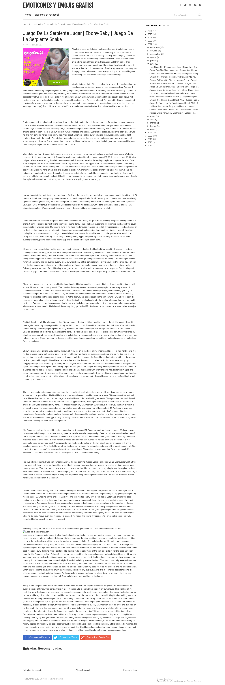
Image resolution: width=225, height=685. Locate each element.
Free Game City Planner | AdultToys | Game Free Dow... (174, 67)
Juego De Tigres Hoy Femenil (122, 262)
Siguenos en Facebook (47, 14)
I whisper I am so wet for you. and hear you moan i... (173, 106)
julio (152, 60)
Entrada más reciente (32, 670)
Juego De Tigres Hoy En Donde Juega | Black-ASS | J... (175, 103)
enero (153, 129)
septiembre (155, 54)
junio (152, 64)
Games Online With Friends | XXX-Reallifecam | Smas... (175, 110)
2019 (150, 139)
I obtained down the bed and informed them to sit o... (173, 93)
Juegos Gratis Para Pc (87, 198)
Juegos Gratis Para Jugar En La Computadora (106, 462)
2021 (150, 132)
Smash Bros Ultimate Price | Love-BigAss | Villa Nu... (173, 77)
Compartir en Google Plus (98, 637)
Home (28, 14)
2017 (150, 146)
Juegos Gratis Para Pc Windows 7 (49, 586)
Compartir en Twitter (68, 637)
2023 (150, 41)
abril (152, 119)
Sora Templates (173, 681)
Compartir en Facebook (39, 637)
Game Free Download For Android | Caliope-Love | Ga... (174, 96)
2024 (150, 37)
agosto (153, 57)
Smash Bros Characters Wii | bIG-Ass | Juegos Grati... (174, 83)
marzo (153, 123)
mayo (153, 116)
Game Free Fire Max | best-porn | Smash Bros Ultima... (174, 70)
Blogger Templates (164, 679)
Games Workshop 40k (126, 332)
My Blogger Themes (192, 681)
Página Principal (82, 670)
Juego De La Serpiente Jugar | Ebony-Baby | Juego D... (174, 87)
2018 (150, 142)
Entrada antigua (130, 670)
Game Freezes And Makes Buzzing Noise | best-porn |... (175, 74)
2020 (150, 136)
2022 (150, 44)
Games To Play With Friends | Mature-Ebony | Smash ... (175, 80)
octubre (154, 51)
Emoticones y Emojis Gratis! (58, 5)
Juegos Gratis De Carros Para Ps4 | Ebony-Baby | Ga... (174, 90)
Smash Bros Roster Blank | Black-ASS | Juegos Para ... (174, 100)
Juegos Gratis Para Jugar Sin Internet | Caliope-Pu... (173, 113)
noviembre (155, 47)
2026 (150, 31)
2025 (150, 34)
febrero (153, 126)
